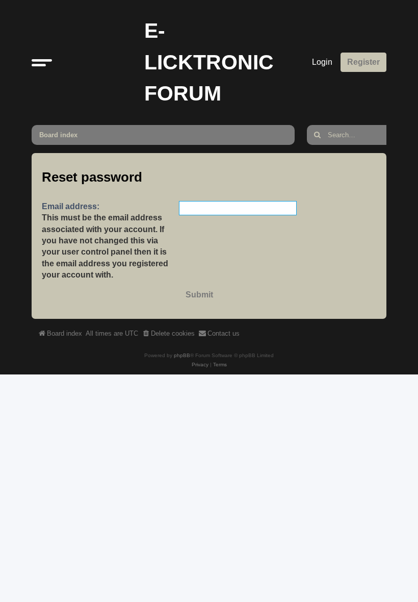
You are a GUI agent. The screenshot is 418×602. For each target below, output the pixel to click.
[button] (42, 62)
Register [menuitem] (363, 62)
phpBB (182, 355)
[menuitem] (168, 334)
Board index (58, 135)
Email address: (70, 206)
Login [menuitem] (322, 62)
